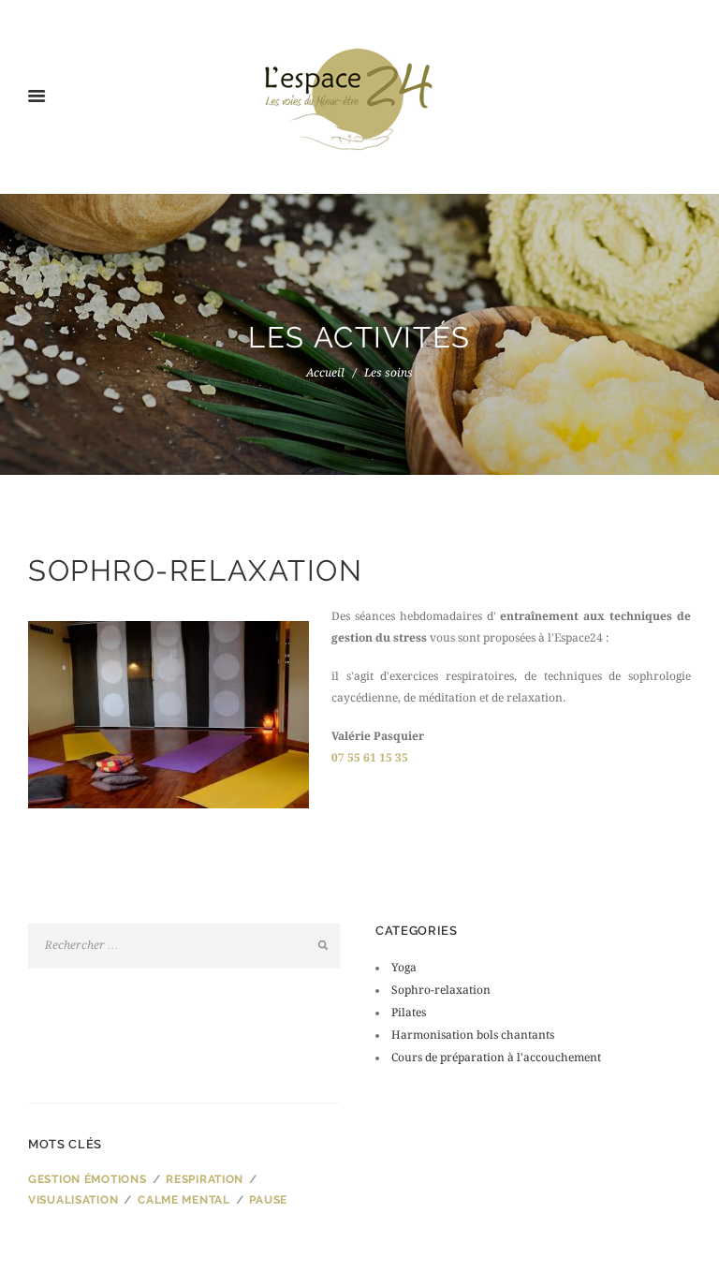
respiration (204, 1179)
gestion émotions (87, 1179)
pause (268, 1199)
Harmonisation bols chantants (472, 1035)
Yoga (404, 967)
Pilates (408, 1012)
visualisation (73, 1199)
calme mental (184, 1199)
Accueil (325, 372)
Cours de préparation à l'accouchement (496, 1057)
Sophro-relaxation (441, 990)
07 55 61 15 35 (369, 757)
